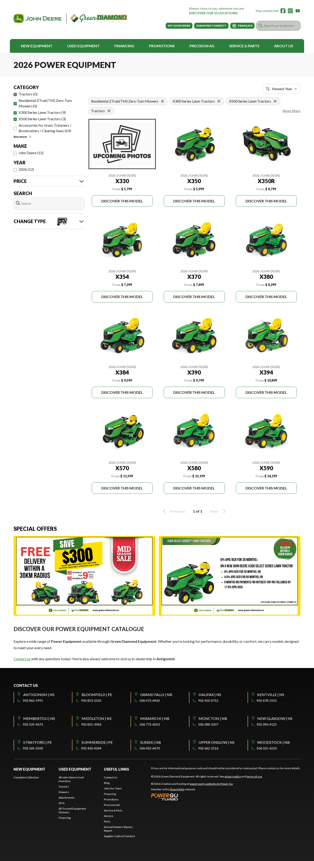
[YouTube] (297, 11)
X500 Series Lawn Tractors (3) (42, 119)
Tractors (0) (28, 94)
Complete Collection (26, 777)
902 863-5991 (33, 700)
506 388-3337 (208, 724)
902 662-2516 (208, 748)
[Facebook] (283, 11)
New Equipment (36, 46)
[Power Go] (192, 796)
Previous (177, 511)
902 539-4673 (33, 724)
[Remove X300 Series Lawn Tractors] (219, 101)
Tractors (64, 786)
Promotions (162, 46)
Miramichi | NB (154, 718)
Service (108, 816)
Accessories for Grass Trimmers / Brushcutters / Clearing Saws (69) (45, 128)
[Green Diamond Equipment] (71, 18)
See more (20, 136)
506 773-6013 (150, 724)
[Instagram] (290, 11)
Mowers (64, 792)
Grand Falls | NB (156, 694)
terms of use (254, 776)
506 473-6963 (150, 700)
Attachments (67, 797)
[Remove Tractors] (109, 111)
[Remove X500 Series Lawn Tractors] (275, 101)
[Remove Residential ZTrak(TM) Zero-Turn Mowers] (162, 101)
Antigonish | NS (38, 694)
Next (214, 511)
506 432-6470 (150, 748)
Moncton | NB (213, 718)
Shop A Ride (177, 789)
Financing (124, 46)
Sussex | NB (150, 742)
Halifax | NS (210, 694)
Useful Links (116, 769)
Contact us (22, 659)
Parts (107, 821)
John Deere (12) (31, 153)
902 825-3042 (91, 724)
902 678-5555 (267, 700)
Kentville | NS (270, 694)
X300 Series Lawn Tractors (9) (42, 112)
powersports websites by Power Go (211, 784)
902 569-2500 (33, 748)
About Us (283, 46)
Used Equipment (83, 46)
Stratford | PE (37, 742)
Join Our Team (113, 788)
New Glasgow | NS (274, 718)
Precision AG (201, 46)
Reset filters (291, 111)
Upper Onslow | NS (216, 742)
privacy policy (233, 776)
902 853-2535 (91, 700)
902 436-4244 (91, 748)
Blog (106, 783)
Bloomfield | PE (97, 694)
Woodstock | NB (273, 742)
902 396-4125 (267, 724)
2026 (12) (26, 169)
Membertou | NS (39, 718)
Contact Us (110, 777)
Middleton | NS (96, 718)
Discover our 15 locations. (213, 13)
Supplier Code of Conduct (119, 836)
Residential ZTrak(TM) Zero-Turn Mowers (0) (45, 103)
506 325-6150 (267, 748)
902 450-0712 (208, 700)
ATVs (62, 803)
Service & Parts (244, 46)
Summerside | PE (97, 742)
